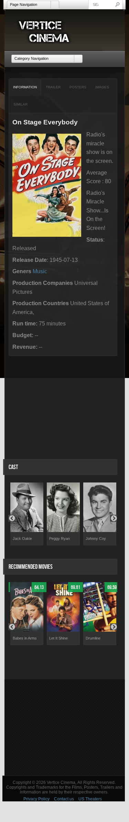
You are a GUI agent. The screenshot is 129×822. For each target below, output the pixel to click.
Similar (20, 104)
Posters (77, 87)
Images (102, 87)
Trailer (53, 87)
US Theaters (90, 799)
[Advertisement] (64, 727)
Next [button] (113, 518)
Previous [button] (11, 518)
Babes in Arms (25, 638)
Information (25, 87)
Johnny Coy (96, 538)
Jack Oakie (22, 538)
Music (40, 271)
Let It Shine (58, 638)
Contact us (64, 799)
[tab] (25, 87)
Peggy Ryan (59, 538)
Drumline (93, 638)
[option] (27, 514)
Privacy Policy (36, 799)
